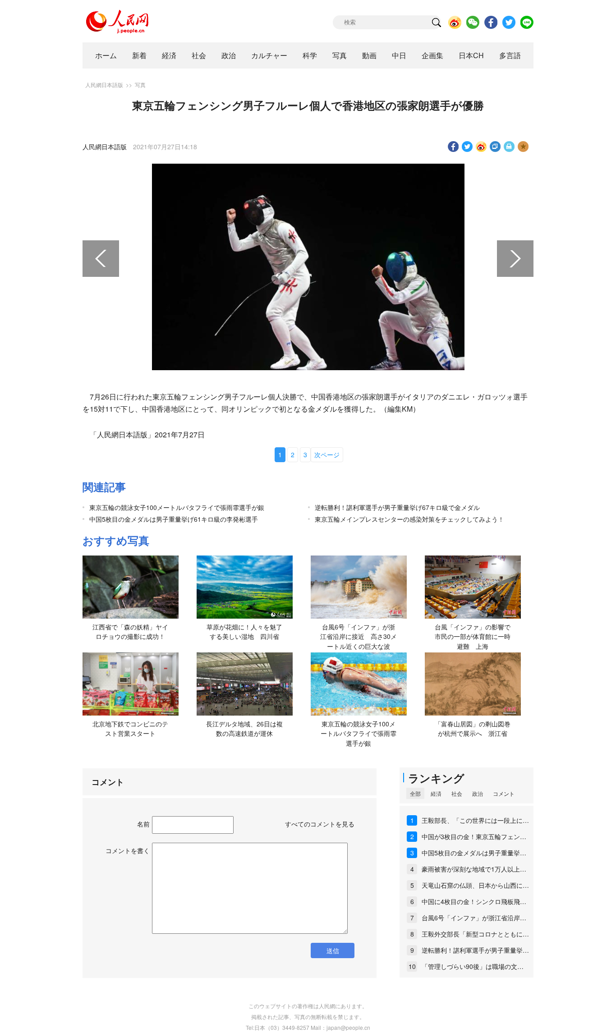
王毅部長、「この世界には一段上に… (475, 820)
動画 (369, 55)
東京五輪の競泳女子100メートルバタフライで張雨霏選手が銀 (176, 507)
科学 (310, 55)
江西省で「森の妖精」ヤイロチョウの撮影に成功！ (130, 631)
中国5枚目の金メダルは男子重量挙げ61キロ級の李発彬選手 (173, 518)
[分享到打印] (509, 146)
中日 (399, 55)
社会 (199, 55)
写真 (339, 55)
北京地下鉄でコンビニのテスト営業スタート (130, 728)
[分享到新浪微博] (481, 146)
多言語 (510, 55)
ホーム (106, 55)
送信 (332, 950)
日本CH (471, 55)
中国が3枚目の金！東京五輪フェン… (474, 836)
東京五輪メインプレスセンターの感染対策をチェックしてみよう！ (409, 518)
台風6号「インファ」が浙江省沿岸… (474, 917)
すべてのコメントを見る (319, 823)
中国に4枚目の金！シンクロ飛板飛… (474, 901)
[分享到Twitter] (467, 146)
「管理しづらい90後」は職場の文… (473, 966)
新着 (139, 55)
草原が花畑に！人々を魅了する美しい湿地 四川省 (244, 631)
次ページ (327, 454)
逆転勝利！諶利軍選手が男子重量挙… (475, 950)
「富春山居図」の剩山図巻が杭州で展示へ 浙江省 (472, 728)
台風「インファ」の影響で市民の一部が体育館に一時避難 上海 (472, 636)
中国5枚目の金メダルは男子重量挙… (474, 852)
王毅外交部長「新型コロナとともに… (475, 933)
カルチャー (269, 55)
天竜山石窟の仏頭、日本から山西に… (475, 885)
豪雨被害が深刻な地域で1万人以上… (474, 868)
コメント (504, 793)
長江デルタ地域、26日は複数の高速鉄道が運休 (244, 728)
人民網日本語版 (104, 84)
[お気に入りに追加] (523, 146)
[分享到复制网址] (495, 146)
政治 (228, 55)
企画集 (432, 55)
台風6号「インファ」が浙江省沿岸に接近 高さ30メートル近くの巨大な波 (358, 636)
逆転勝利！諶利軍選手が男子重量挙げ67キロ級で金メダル (397, 507)
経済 (169, 55)
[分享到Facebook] (453, 146)
